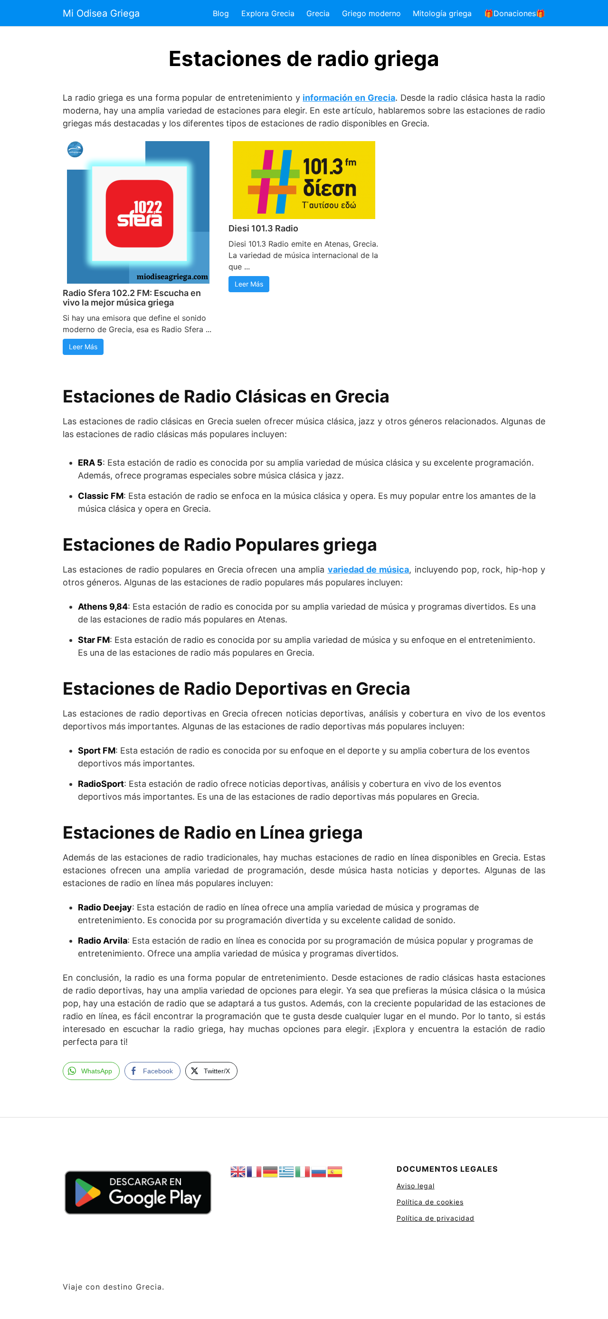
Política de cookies (430, 1202)
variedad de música (368, 569)
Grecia (318, 13)
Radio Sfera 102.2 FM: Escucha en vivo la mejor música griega (132, 297)
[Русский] (319, 1172)
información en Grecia (349, 98)
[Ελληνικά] (287, 1172)
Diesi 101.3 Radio (263, 228)
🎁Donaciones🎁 (514, 13)
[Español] (335, 1172)
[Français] (255, 1172)
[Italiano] (303, 1172)
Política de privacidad (436, 1218)
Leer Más (83, 347)
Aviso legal (416, 1186)
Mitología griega (442, 13)
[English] (238, 1172)
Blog (221, 13)
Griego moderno (371, 13)
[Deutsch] (271, 1172)
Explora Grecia (267, 13)
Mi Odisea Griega (101, 13)
